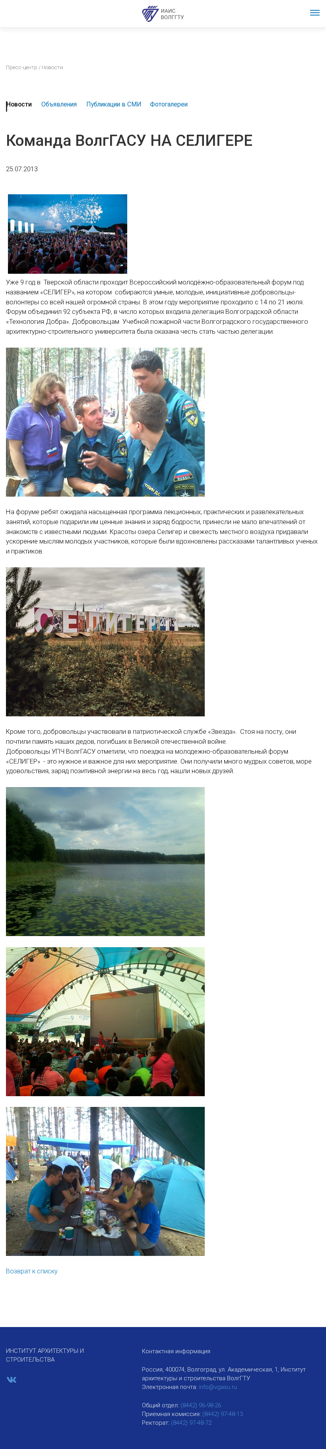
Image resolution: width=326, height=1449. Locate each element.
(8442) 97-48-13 (222, 1414)
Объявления (59, 104)
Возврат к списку (32, 1271)
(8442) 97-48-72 (191, 1422)
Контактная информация (176, 1351)
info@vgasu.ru (218, 1387)
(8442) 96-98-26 (200, 1405)
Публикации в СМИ (114, 104)
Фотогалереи (169, 104)
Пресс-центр (21, 67)
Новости (19, 104)
